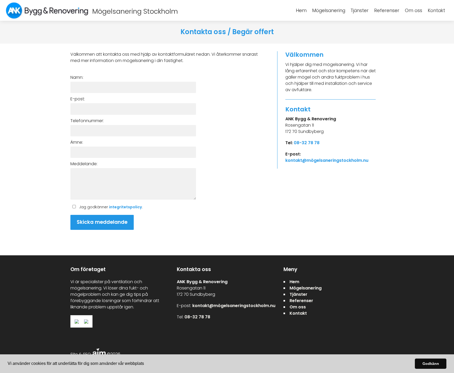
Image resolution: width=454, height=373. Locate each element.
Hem (301, 10)
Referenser (386, 10)
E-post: (77, 99)
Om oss (413, 10)
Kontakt (436, 10)
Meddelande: (83, 164)
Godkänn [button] (430, 363)
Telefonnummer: (87, 121)
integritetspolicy (125, 207)
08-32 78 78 (306, 143)
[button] (146, 364)
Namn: (76, 77)
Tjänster (359, 10)
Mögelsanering (328, 10)
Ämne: (76, 142)
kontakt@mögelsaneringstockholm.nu (326, 160)
